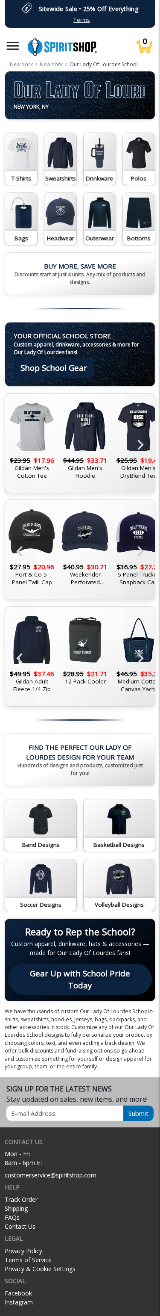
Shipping (16, 1208)
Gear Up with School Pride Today (80, 979)
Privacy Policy (23, 1251)
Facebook (18, 1293)
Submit (138, 1113)
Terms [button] (81, 20)
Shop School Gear (53, 367)
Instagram (19, 1302)
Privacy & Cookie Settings (40, 1269)
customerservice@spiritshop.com (50, 1175)
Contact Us (20, 1226)
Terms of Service (28, 1260)
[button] (13, 46)
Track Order (21, 1199)
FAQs (12, 1217)
